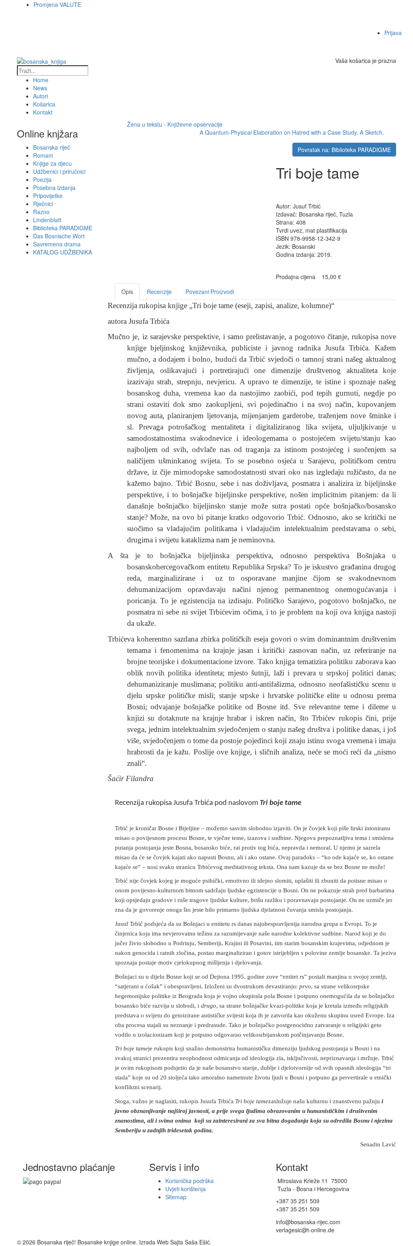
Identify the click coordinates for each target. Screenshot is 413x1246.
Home (40, 80)
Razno (41, 212)
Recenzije (159, 292)
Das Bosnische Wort (59, 236)
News (40, 88)
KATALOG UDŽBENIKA (62, 252)
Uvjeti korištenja (185, 1189)
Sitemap (175, 1197)
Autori (40, 96)
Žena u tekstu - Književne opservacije (175, 124)
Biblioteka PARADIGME (62, 228)
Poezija (42, 179)
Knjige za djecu (52, 163)
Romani (43, 155)
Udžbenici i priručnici (59, 171)
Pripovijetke (48, 196)
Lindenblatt (47, 220)
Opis (127, 292)
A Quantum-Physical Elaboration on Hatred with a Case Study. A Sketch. (292, 132)
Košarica (44, 104)
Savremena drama (57, 244)
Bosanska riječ (51, 147)
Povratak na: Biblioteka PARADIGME (344, 150)
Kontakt (42, 112)
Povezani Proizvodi (210, 292)
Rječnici (43, 204)
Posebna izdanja (54, 187)
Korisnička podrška (189, 1181)
